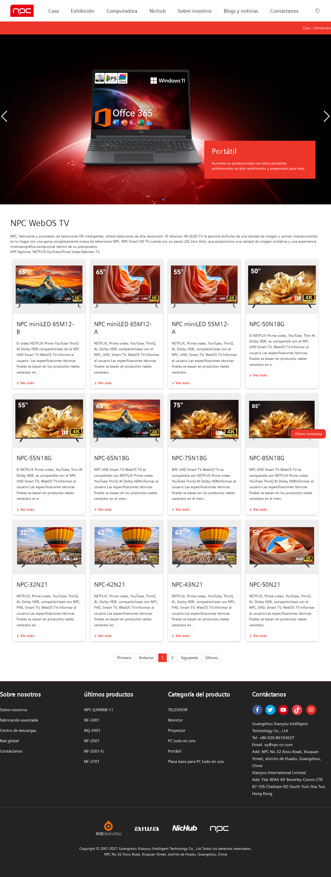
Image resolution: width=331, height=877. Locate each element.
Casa (53, 11)
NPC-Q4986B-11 (98, 709)
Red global (9, 740)
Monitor (175, 720)
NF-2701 (92, 761)
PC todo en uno (181, 740)
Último (211, 657)
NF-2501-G (94, 751)
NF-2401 (92, 720)
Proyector (176, 730)
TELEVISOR (177, 709)
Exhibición (82, 11)
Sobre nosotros (195, 11)
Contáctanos (284, 11)
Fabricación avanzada (19, 720)
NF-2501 (92, 740)
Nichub (157, 11)
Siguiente (189, 657)
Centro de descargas (18, 730)
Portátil (174, 751)
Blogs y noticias (241, 11)
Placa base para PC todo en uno (196, 761)
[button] (327, 116)
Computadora (122, 11)
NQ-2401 (92, 730)
